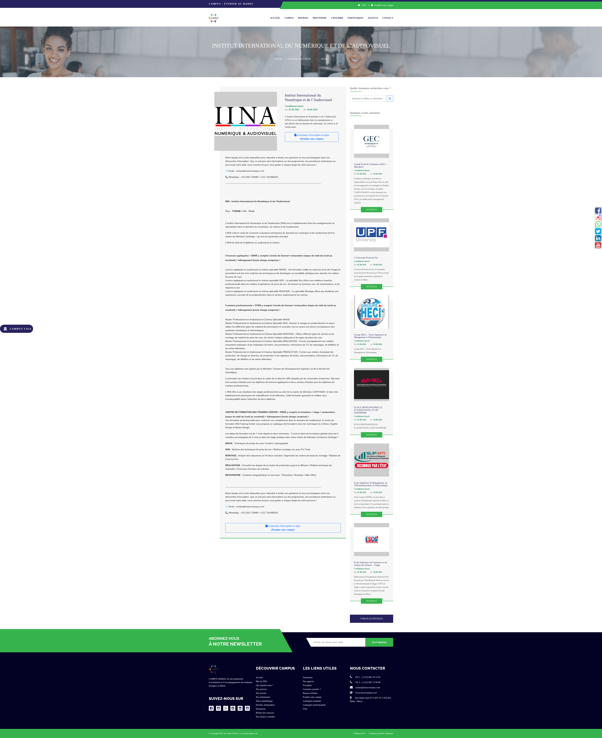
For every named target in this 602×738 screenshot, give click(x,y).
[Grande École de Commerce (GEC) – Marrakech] (371, 141)
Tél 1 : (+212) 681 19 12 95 (367, 677)
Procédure (320, 18)
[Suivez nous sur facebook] (211, 708)
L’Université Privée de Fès (366, 258)
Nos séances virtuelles (265, 717)
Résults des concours (265, 713)
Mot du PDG (261, 681)
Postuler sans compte (383, 5)
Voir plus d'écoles (371, 618)
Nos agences (308, 681)
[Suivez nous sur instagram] (218, 708)
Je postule (371, 210)
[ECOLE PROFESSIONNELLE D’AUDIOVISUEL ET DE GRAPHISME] (371, 384)
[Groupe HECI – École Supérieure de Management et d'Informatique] (371, 311)
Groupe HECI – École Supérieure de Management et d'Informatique (370, 336)
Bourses (303, 18)
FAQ (363, 5)
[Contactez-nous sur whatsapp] (225, 708)
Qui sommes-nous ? (264, 685)
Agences (373, 18)
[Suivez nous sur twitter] (232, 708)
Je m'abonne (379, 642)
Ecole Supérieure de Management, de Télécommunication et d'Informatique (371, 484)
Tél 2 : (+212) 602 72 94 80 (367, 682)
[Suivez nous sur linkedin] (240, 708)
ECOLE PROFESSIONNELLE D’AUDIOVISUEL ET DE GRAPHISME (368, 410)
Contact (388, 18)
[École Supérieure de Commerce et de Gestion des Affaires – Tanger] (371, 539)
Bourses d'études (310, 693)
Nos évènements (263, 697)
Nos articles (261, 693)
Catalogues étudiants (312, 701)
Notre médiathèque (264, 701)
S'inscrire (337, 18)
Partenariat (355, 18)
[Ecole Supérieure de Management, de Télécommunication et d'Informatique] (371, 460)
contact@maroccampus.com (367, 687)
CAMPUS (289, 18)
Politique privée (360, 733)
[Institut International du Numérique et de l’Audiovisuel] (251, 121)
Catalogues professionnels (314, 705)
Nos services (261, 689)
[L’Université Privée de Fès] (371, 234)
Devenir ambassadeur (265, 705)
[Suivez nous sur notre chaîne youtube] (247, 708)
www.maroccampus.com (366, 693)
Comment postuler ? (312, 689)
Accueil (275, 18)
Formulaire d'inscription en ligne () (313, 137)
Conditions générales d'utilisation (381, 733)
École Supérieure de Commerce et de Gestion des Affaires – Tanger (370, 563)
